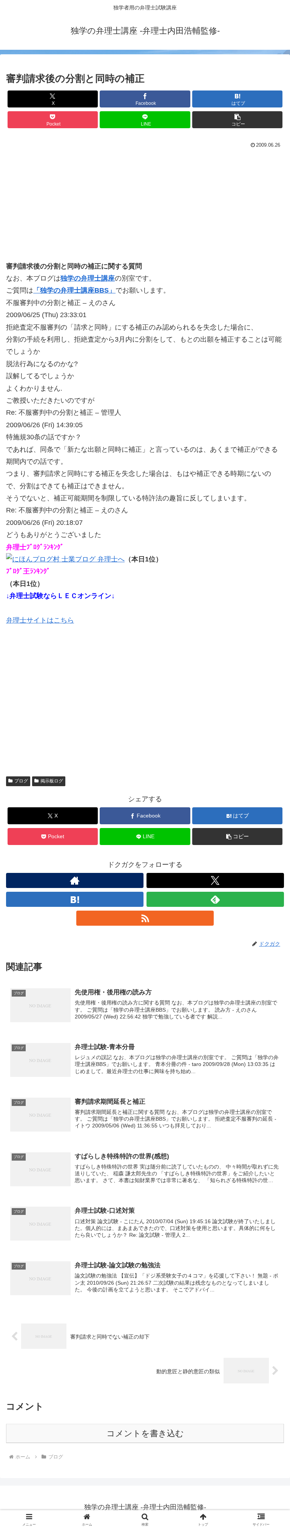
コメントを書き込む (145, 1433)
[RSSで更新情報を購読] (145, 918)
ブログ (21, 781)
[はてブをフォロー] (74, 899)
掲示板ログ (51, 781)
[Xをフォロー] (215, 880)
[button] (237, 119)
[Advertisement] (145, 207)
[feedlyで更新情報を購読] (215, 899)
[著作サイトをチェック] (74, 880)
